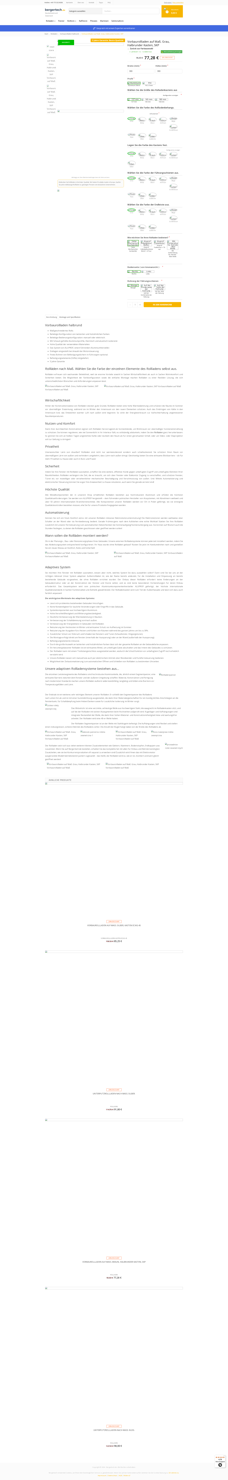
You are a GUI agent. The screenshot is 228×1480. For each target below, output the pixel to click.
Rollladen (158, 432)
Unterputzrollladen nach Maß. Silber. (114, 1093)
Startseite (69, 3)
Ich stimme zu (174, 1473)
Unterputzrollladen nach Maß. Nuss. (114, 1430)
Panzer (61, 21)
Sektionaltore (117, 21)
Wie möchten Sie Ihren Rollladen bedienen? (148, 237)
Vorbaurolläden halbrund (69, 34)
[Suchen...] (156, 11)
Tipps (101, 3)
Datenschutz (112, 1475)
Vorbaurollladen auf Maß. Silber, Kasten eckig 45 (114, 925)
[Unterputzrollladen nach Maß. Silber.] (114, 1019)
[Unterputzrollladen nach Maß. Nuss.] (114, 1356)
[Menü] (224, 1456)
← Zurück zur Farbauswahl (140, 48)
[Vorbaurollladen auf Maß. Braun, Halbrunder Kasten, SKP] (114, 1187)
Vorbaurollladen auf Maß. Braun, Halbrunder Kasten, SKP (114, 1262)
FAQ (109, 3)
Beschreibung (51, 317)
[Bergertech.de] (55, 10)
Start (46, 34)
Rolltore (71, 21)
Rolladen (50, 21)
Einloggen (168, 3)
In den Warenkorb (162, 304)
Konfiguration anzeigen (173, 150)
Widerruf (127, 1475)
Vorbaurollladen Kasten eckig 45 (114, 938)
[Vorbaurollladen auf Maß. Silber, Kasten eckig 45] (114, 851)
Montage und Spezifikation (69, 317)
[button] (172, 11)
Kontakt (91, 3)
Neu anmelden (178, 3)
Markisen (104, 21)
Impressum (102, 1475)
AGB (120, 1475)
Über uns (81, 3)
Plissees (93, 21)
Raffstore (83, 21)
